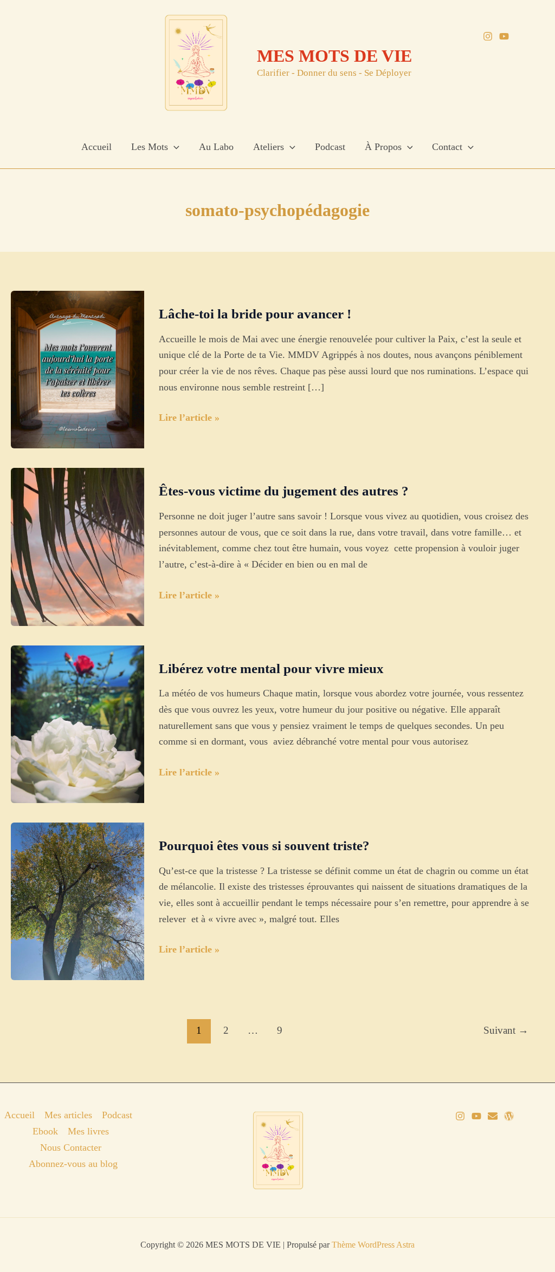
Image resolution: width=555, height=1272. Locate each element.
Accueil (96, 146)
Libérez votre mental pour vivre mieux (271, 668)
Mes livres (88, 1131)
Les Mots (149, 146)
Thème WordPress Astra (373, 1244)
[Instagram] (488, 36)
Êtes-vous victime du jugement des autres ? (284, 491)
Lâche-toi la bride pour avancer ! (255, 313)
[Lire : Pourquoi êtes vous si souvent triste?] (77, 900)
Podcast (330, 146)
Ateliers (268, 146)
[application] (173, 146)
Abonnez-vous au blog (73, 1163)
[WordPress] (509, 1116)
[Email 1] (493, 1116)
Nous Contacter (70, 1147)
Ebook (45, 1131)
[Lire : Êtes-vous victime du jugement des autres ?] (77, 545)
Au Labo (216, 146)
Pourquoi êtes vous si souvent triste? (264, 845)
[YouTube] (504, 36)
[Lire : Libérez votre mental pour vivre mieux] (77, 723)
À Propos (383, 146)
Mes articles (68, 1115)
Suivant (505, 1030)
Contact (447, 146)
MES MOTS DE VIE (334, 56)
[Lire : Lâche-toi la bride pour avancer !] (77, 368)
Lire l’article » (189, 419)
